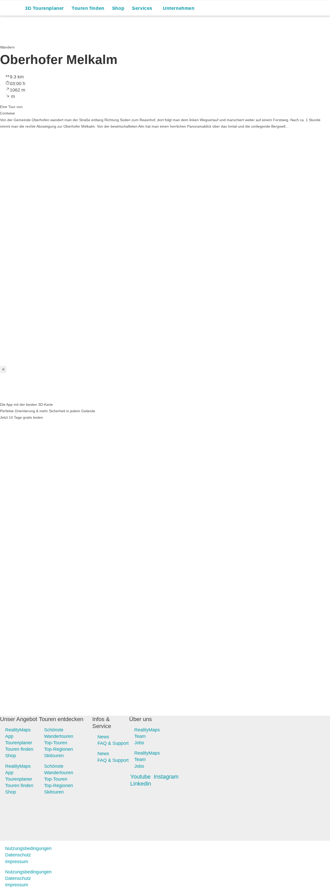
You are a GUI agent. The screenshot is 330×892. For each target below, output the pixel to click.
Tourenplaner (18, 742)
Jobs (139, 742)
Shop (10, 755)
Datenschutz (18, 854)
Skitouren (54, 755)
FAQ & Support (113, 743)
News (103, 736)
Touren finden (19, 749)
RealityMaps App (18, 733)
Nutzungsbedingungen (28, 848)
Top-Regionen (58, 749)
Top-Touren (55, 742)
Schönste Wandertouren (58, 733)
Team (140, 736)
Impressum (16, 861)
